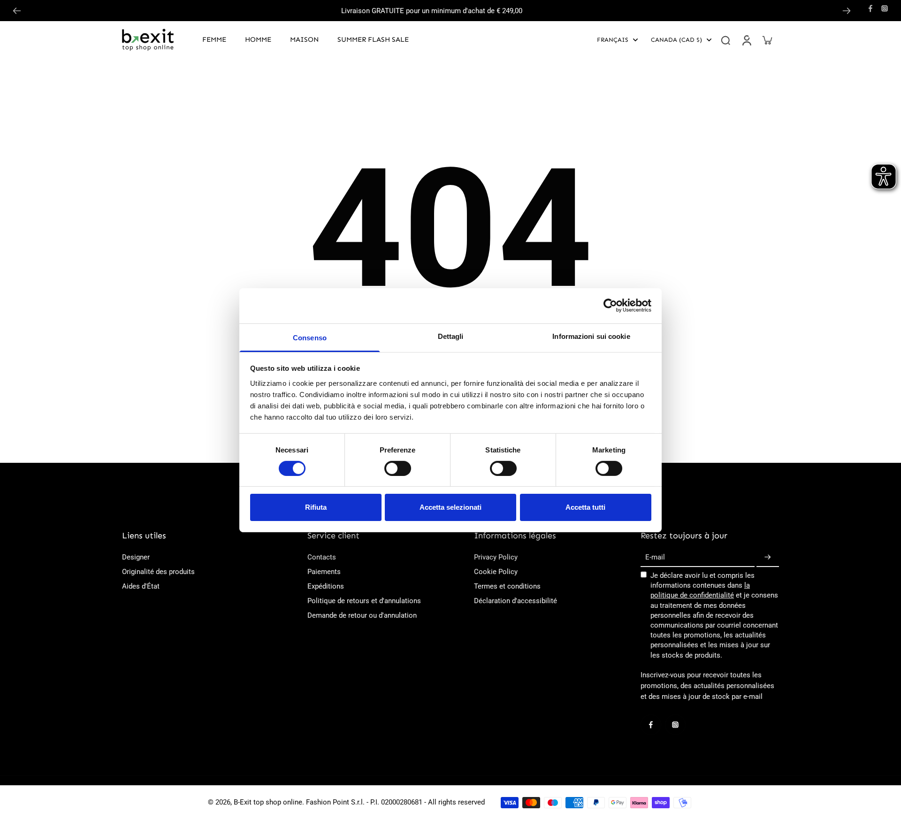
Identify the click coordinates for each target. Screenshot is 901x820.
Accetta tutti (585, 507)
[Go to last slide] (17, 10)
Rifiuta (316, 507)
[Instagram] (885, 8)
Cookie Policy (496, 571)
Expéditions (325, 586)
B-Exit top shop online (268, 802)
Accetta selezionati (450, 507)
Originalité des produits (158, 571)
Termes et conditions (507, 586)
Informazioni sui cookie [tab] (591, 336)
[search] (725, 40)
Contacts (321, 557)
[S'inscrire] (767, 557)
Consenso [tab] (310, 337)
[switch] (397, 468)
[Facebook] (870, 8)
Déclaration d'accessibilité (515, 601)
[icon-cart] (766, 40)
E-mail (655, 557)
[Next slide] (846, 10)
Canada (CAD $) (676, 39)
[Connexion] (746, 40)
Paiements (324, 571)
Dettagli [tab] (451, 336)
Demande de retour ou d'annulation (362, 615)
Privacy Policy (496, 557)
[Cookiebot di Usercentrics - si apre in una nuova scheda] (610, 306)
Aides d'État (141, 586)
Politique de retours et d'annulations (364, 601)
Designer (136, 557)
